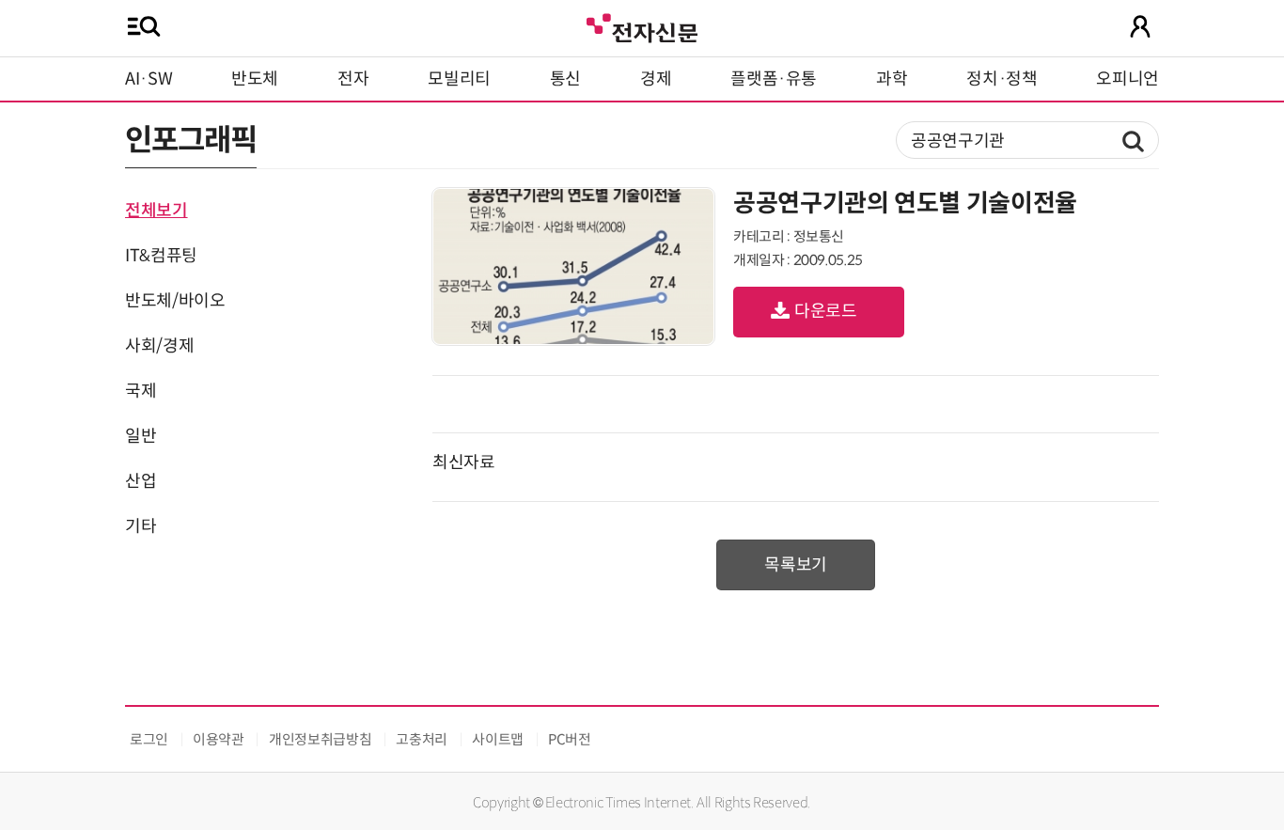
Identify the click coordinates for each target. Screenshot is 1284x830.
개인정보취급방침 (320, 739)
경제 (655, 79)
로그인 (149, 739)
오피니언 (1127, 79)
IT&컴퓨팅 (161, 255)
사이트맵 (498, 739)
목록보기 (795, 565)
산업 (140, 481)
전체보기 (156, 210)
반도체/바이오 (175, 300)
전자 (352, 79)
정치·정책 (1001, 79)
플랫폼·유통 (773, 79)
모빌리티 (459, 79)
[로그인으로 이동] (1140, 26)
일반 (140, 436)
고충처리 (421, 739)
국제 (140, 391)
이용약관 (218, 739)
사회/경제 (159, 346)
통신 (565, 79)
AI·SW (148, 79)
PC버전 (569, 739)
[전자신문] (642, 26)
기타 (140, 526)
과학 (891, 79)
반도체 (254, 79)
